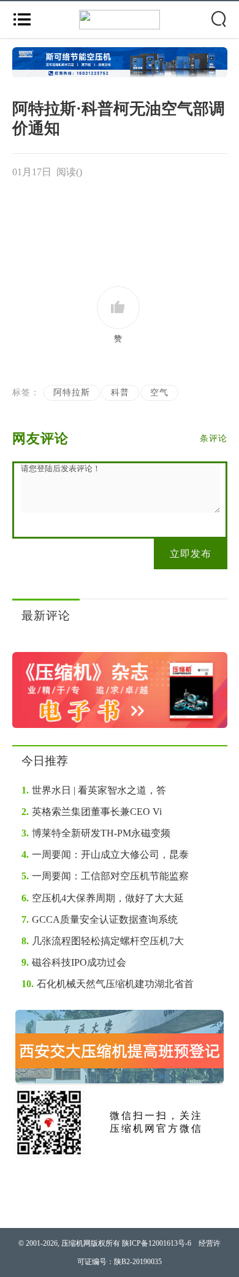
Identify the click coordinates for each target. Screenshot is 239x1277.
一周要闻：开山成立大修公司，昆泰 (105, 854)
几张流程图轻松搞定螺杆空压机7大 (102, 941)
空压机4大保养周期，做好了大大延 (102, 898)
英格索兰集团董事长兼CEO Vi (91, 811)
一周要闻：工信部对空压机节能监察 (105, 876)
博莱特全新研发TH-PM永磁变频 (95, 833)
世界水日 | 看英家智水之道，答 (93, 790)
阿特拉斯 (71, 392)
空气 (159, 392)
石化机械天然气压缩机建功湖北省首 (107, 984)
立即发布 (190, 553)
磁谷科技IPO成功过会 (73, 962)
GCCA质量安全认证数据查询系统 (99, 919)
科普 (120, 392)
